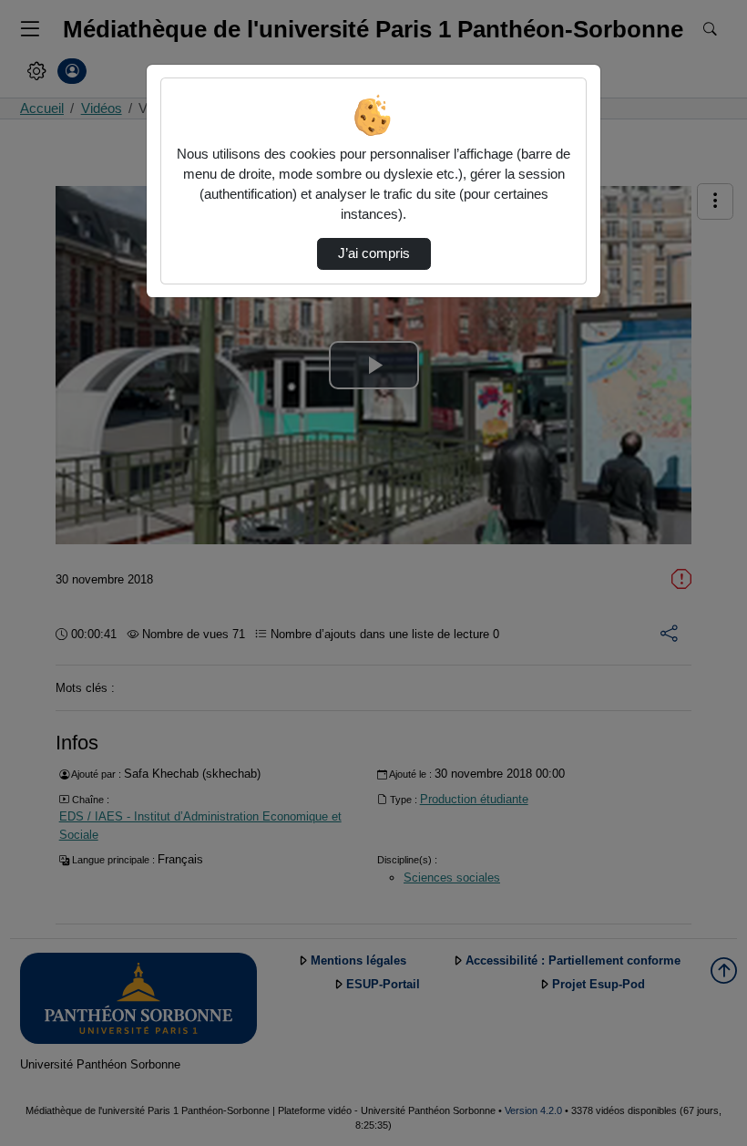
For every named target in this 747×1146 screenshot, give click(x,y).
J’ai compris (374, 253)
